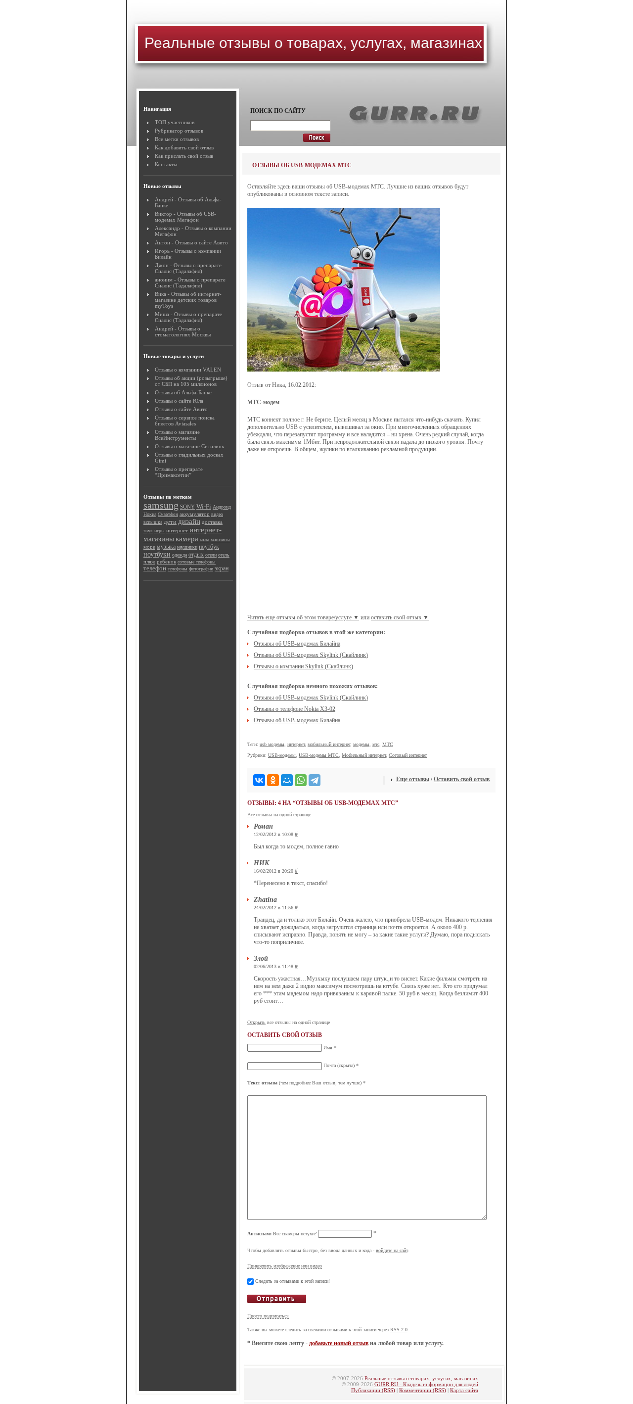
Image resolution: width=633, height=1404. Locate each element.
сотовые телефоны (197, 561)
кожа (204, 539)
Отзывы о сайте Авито (201, 242)
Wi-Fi (203, 506)
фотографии (201, 568)
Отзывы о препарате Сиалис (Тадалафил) (188, 268)
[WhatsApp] (301, 780)
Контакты (166, 164)
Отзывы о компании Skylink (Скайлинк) (303, 666)
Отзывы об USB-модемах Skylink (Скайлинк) (311, 655)
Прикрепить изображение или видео (284, 1265)
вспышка (152, 522)
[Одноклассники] (273, 780)
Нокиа (149, 514)
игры (159, 530)
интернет (177, 530)
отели (211, 555)
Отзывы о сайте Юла (179, 401)
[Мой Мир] (287, 780)
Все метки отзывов (177, 139)
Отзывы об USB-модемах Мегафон (185, 217)
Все (251, 814)
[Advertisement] (371, 537)
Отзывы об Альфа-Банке (183, 392)
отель (223, 555)
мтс (375, 744)
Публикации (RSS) (373, 1390)
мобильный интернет (329, 744)
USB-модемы (282, 755)
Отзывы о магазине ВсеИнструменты (177, 435)
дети (170, 521)
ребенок (166, 561)
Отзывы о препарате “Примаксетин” (179, 472)
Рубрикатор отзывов (179, 131)
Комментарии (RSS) (422, 1390)
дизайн (189, 521)
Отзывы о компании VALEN (188, 370)
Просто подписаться (268, 1315)
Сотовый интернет (408, 755)
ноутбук (209, 546)
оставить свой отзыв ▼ (400, 617)
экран (221, 568)
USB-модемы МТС (319, 755)
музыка (166, 546)
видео (217, 514)
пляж (149, 561)
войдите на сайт (391, 1250)
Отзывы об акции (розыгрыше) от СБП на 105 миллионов (191, 381)
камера (187, 538)
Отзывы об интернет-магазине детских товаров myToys (188, 300)
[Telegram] (314, 780)
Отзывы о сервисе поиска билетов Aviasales (185, 420)
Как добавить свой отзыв (184, 147)
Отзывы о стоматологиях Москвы (183, 331)
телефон (154, 568)
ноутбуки (157, 554)
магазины (220, 539)
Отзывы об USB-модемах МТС (302, 165)
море (149, 547)
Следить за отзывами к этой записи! (292, 1281)
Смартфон (168, 514)
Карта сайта (464, 1390)
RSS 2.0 (398, 1329)
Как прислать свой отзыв (184, 156)
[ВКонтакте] (259, 780)
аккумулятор (195, 514)
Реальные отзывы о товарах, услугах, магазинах (313, 43)
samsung (161, 505)
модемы (361, 744)
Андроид (222, 507)
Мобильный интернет (364, 755)
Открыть (256, 1022)
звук (148, 530)
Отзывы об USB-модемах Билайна (297, 643)
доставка (212, 522)
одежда (179, 555)
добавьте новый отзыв (338, 1343)
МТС (387, 744)
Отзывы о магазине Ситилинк (189, 446)
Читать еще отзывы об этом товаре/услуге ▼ (303, 617)
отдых (196, 554)
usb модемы (272, 744)
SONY (187, 507)
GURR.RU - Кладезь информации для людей (426, 1384)
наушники (187, 547)
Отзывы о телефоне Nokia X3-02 (294, 708)
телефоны (177, 568)
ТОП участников (174, 122)
